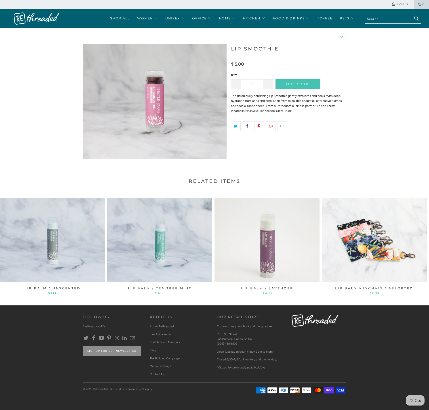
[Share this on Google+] (270, 126)
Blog (153, 350)
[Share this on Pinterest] (259, 126)
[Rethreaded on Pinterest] (109, 338)
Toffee (324, 18)
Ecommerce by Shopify (137, 389)
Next (341, 37)
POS (112, 389)
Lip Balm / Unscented (52, 240)
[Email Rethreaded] (132, 338)
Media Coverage (160, 366)
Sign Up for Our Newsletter (111, 350)
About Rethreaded (162, 326)
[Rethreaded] (36, 18)
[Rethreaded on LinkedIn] (124, 338)
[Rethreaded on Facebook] (93, 338)
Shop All (120, 18)
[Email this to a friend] (282, 126)
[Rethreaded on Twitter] (86, 338)
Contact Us (157, 374)
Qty (234, 75)
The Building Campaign (165, 358)
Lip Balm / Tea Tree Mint (159, 240)
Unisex (173, 18)
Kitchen (252, 18)
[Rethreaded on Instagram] (117, 338)
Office (200, 18)
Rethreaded (100, 389)
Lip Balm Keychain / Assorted (374, 240)
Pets (345, 18)
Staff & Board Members (165, 342)
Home (225, 18)
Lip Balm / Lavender (267, 240)
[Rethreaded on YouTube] (101, 338)
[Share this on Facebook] (247, 126)
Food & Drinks (289, 18)
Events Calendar (160, 334)
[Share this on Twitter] (236, 126)
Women (145, 18)
